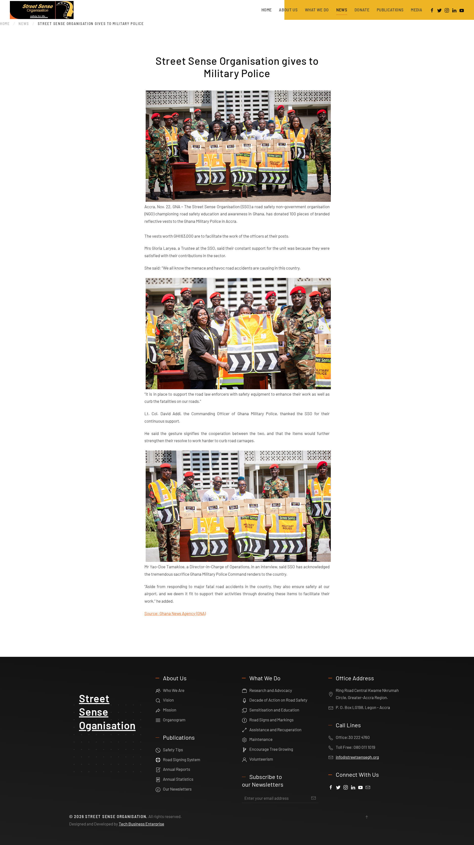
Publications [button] (390, 9)
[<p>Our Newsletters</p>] (158, 788)
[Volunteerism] (244, 758)
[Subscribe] (313, 798)
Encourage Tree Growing (271, 749)
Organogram (174, 719)
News (341, 9)
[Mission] (158, 709)
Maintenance (261, 739)
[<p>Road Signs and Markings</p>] (244, 719)
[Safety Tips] (158, 749)
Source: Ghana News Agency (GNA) (175, 613)
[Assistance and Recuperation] (244, 729)
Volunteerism (261, 758)
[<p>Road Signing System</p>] (158, 759)
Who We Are (173, 690)
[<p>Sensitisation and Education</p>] (244, 709)
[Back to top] (366, 817)
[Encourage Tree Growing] (244, 749)
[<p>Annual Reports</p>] (158, 769)
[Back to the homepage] (43, 10)
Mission (169, 709)
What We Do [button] (317, 9)
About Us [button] (288, 9)
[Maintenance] (244, 739)
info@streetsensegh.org (357, 756)
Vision (168, 699)
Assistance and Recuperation (275, 729)
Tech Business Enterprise (141, 823)
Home (266, 9)
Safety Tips (173, 749)
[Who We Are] (158, 690)
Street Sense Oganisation (107, 711)
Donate (362, 9)
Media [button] (416, 9)
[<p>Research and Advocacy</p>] (244, 690)
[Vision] (158, 699)
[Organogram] (158, 719)
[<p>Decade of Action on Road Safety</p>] (244, 699)
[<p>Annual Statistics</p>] (158, 778)
